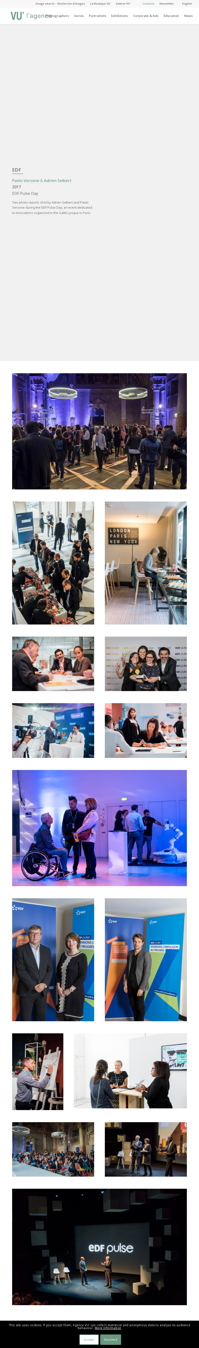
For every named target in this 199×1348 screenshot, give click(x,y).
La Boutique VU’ (100, 3)
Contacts (148, 3)
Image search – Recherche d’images (60, 3)
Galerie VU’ (123, 3)
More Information (108, 1328)
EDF (16, 170)
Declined (110, 1340)
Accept (89, 1340)
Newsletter (166, 3)
